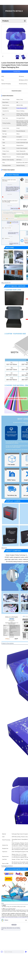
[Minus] (26, 920)
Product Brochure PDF (21, 108)
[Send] (26, 951)
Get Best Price (16, 71)
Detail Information (16, 90)
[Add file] (2, 951)
